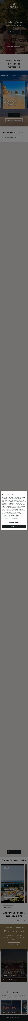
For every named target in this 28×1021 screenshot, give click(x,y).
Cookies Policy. (14, 518)
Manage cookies (14, 522)
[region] (14, 510)
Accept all (14, 526)
